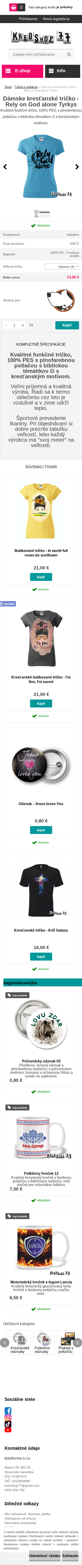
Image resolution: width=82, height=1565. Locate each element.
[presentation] (5, 167)
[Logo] (41, 37)
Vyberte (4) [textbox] (66, 266)
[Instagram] (8, 1416)
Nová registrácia (56, 19)
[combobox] (62, 266)
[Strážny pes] (61, 300)
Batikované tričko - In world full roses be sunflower (41, 553)
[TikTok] (8, 1423)
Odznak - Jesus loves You (41, 804)
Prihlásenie (28, 19)
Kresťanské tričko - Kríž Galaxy (41, 930)
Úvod (8, 87)
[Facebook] (8, 1409)
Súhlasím (70, 1556)
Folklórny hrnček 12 (41, 1173)
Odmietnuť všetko (44, 1556)
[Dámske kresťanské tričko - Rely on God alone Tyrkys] (41, 167)
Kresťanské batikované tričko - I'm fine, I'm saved (41, 679)
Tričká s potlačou (26, 87)
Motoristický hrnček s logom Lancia (41, 1282)
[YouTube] (8, 1430)
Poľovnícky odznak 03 (41, 1061)
